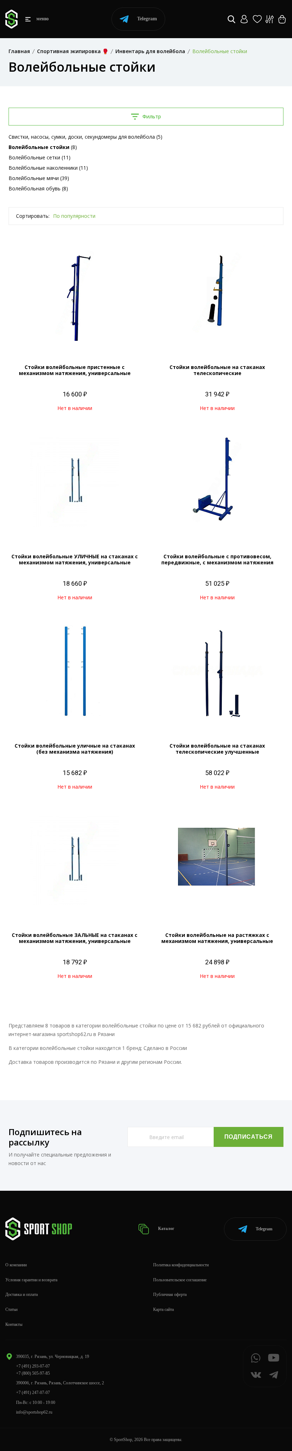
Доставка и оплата (21, 1294)
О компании (16, 1264)
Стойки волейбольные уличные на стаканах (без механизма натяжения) (75, 748)
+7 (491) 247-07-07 (33, 1392)
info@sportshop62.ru (34, 1412)
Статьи (11, 1309)
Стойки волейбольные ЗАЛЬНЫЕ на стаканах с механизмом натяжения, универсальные (74, 938)
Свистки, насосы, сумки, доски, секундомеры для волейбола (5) (85, 136)
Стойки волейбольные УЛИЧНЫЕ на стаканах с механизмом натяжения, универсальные (74, 559)
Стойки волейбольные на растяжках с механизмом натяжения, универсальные (217, 938)
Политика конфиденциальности (181, 1264)
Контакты (13, 1324)
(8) (43, 147)
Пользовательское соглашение (180, 1279)
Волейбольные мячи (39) (39, 178)
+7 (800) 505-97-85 (33, 1373)
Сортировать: (32, 215)
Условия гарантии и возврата (31, 1279)
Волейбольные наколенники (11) (48, 167)
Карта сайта (163, 1309)
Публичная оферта (170, 1294)
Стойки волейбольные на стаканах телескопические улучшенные (217, 748)
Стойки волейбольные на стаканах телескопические (217, 370)
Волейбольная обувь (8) (38, 188)
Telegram (147, 18)
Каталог (165, 1228)
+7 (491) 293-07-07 (33, 1366)
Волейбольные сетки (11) (40, 157)
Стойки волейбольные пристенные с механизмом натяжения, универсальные (75, 370)
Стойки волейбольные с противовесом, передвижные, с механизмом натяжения (217, 559)
